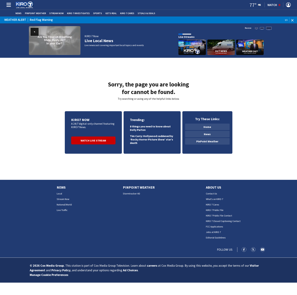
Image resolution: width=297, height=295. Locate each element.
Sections (8, 5)
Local (59, 193)
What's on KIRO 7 (214, 199)
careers (152, 265)
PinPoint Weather (35, 13)
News (18, 13)
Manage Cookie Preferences (49, 275)
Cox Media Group (52, 265)
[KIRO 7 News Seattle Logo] (24, 4)
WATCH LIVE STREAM (93, 140)
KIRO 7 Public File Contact (219, 215)
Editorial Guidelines (216, 237)
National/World (64, 204)
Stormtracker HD (131, 193)
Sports (97, 13)
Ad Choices (130, 270)
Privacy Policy (60, 270)
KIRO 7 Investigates (78, 13)
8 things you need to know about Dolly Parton (150, 128)
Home (207, 127)
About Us (213, 187)
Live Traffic (62, 210)
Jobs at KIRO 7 (213, 232)
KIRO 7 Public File (214, 210)
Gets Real (111, 13)
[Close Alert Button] (293, 20)
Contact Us (211, 193)
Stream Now (56, 13)
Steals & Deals (146, 13)
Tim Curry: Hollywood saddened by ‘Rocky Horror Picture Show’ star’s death (151, 139)
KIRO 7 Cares (127, 13)
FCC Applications (214, 226)
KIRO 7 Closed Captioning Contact (223, 221)
